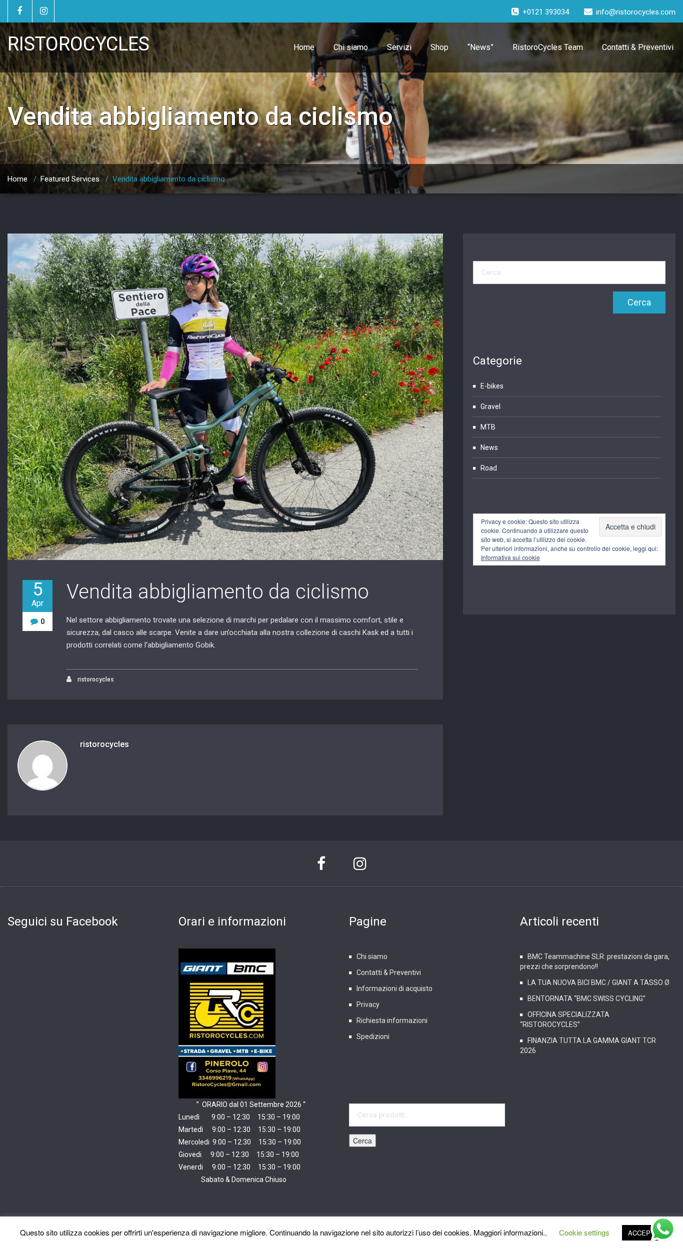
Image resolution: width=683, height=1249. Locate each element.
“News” (481, 47)
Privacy (368, 1004)
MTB (488, 427)
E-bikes (492, 386)
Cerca (362, 1141)
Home (304, 47)
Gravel (490, 406)
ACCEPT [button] (641, 1233)
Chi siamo (351, 47)
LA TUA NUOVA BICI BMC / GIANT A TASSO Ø (599, 982)
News (489, 448)
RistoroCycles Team (547, 47)
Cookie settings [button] (584, 1232)
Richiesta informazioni (392, 1020)
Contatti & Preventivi (638, 47)
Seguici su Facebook (63, 921)
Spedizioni (373, 1036)
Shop (439, 47)
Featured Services (70, 179)
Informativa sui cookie (510, 557)
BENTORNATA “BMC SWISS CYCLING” (587, 998)
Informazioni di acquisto (394, 988)
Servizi (399, 47)
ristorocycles (95, 679)
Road (488, 468)
